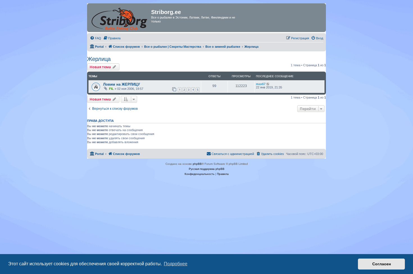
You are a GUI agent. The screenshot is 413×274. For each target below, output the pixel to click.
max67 (261, 84)
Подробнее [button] (175, 263)
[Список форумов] (119, 18)
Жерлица (99, 59)
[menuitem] (95, 38)
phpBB (197, 163)
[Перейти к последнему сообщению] (268, 84)
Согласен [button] (381, 264)
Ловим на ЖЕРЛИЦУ (121, 84)
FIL (111, 88)
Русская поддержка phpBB (206, 168)
